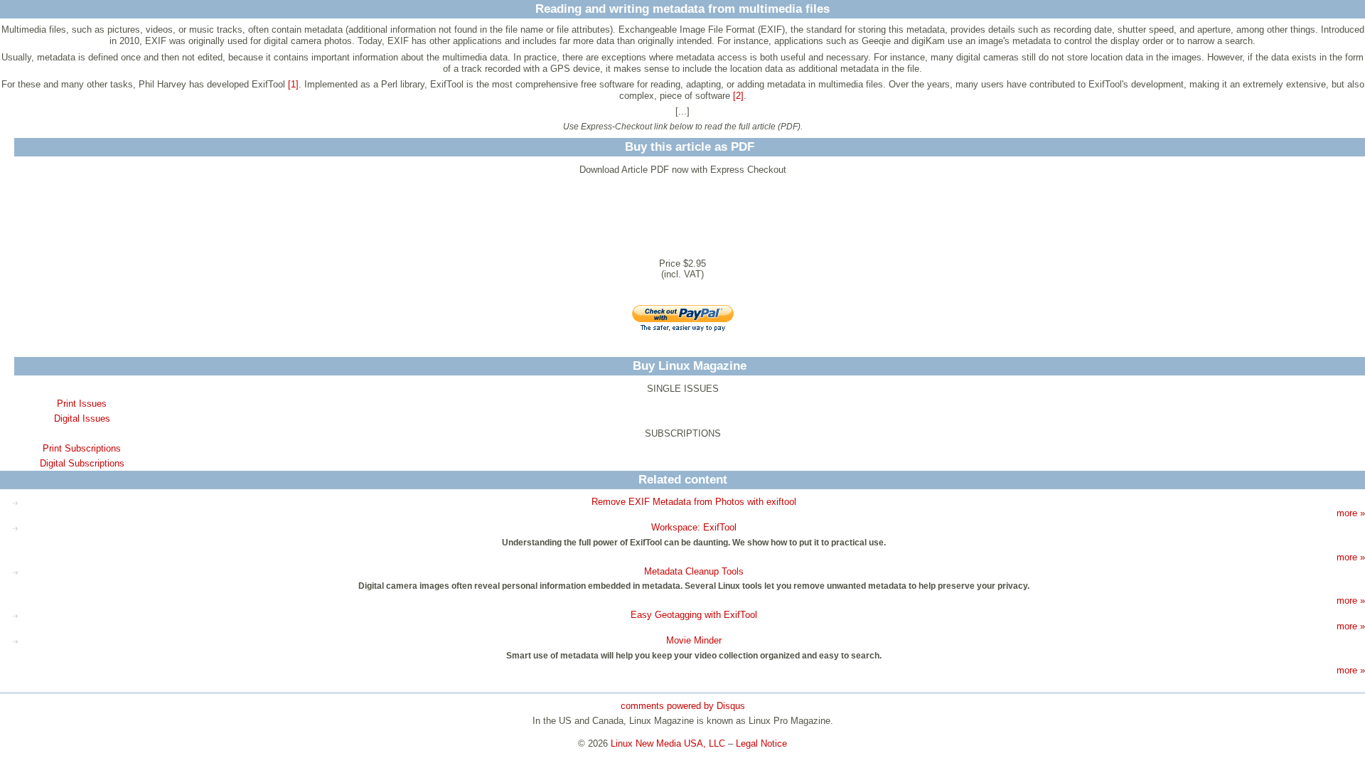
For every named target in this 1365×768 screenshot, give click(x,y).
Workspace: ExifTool (694, 527)
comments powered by (683, 705)
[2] (738, 95)
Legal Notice (761, 743)
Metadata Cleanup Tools (694, 571)
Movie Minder (694, 640)
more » (1351, 513)
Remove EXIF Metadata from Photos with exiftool (694, 501)
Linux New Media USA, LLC (668, 743)
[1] (293, 84)
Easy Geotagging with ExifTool (694, 614)
